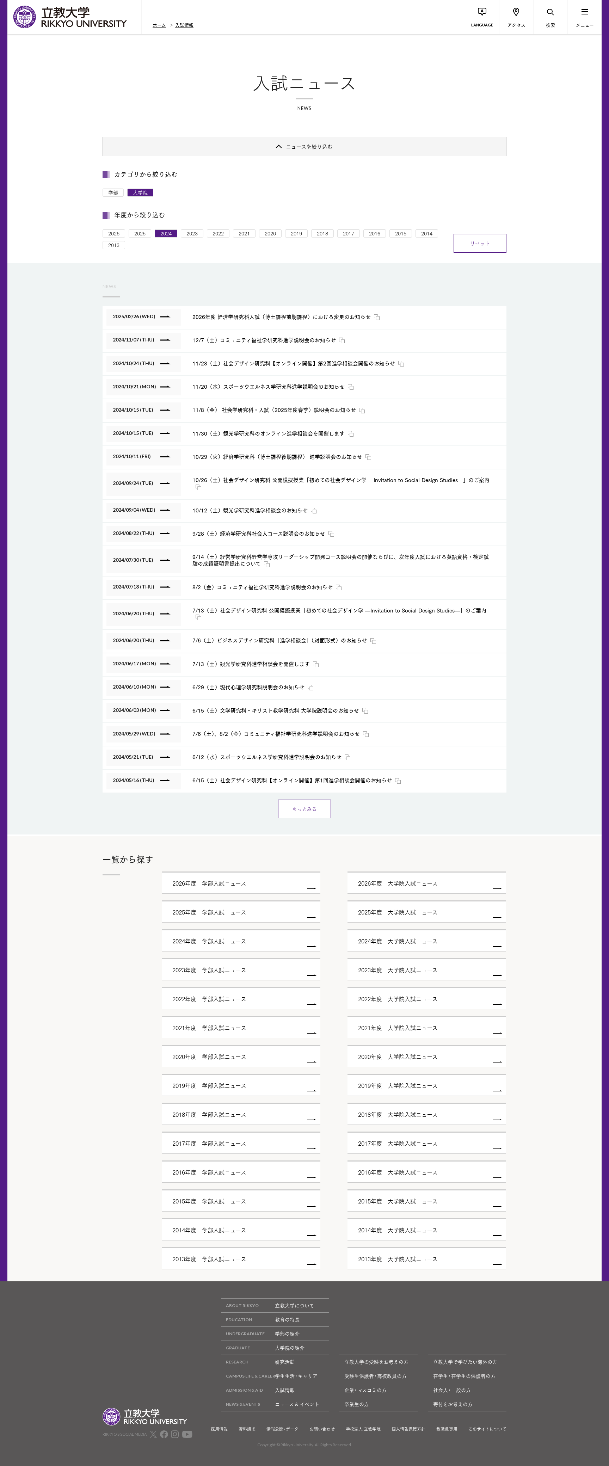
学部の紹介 (287, 1333)
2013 (113, 245)
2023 (192, 233)
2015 (400, 233)
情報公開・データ (282, 1429)
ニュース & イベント (297, 1404)
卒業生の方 (356, 1404)
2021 (244, 233)
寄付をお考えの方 (453, 1404)
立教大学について (294, 1305)
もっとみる (304, 809)
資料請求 (247, 1429)
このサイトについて (487, 1429)
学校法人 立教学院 (363, 1429)
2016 (374, 233)
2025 (140, 233)
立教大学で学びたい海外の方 (465, 1361)
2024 (166, 233)
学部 (113, 192)
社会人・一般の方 (452, 1389)
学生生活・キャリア (296, 1375)
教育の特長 (287, 1319)
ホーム (159, 24)
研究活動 (285, 1361)
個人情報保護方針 (408, 1429)
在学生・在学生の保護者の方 (464, 1375)
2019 (296, 233)
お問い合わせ (322, 1429)
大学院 (140, 192)
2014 (426, 233)
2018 (322, 233)
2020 (270, 233)
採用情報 (219, 1429)
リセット (480, 243)
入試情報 (184, 24)
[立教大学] (74, 17)
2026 (113, 233)
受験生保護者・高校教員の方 (375, 1375)
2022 (218, 233)
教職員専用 (446, 1429)
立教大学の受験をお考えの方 (376, 1361)
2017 (348, 233)
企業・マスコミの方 (365, 1389)
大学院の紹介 (289, 1347)
